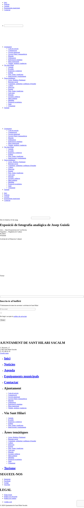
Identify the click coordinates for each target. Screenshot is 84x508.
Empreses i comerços (15, 71)
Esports (10, 89)
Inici (5, 2)
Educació (11, 87)
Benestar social (13, 82)
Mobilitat (11, 100)
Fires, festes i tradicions (15, 74)
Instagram (7, 479)
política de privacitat (20, 316)
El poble (11, 69)
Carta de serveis (13, 49)
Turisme (6, 108)
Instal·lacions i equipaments (17, 76)
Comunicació (12, 50)
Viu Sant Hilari (9, 65)
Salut (9, 104)
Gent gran (11, 93)
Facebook (7, 481)
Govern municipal (14, 52)
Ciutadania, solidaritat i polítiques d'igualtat (22, 84)
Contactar (7, 10)
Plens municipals (13, 61)
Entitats (10, 73)
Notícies (6, 4)
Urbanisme (11, 106)
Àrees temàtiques (9, 78)
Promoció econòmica (15, 102)
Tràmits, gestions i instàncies (17, 63)
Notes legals (8, 495)
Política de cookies (10, 498)
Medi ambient (12, 98)
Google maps (4, 353)
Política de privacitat (10, 496)
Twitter (6, 483)
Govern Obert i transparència (17, 54)
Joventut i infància (14, 97)
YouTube (7, 485)
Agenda (6, 6)
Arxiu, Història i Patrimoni (16, 80)
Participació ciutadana (15, 60)
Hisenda (11, 56)
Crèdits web (8, 502)
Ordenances (12, 58)
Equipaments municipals (12, 8)
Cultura (10, 85)
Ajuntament (8, 47)
